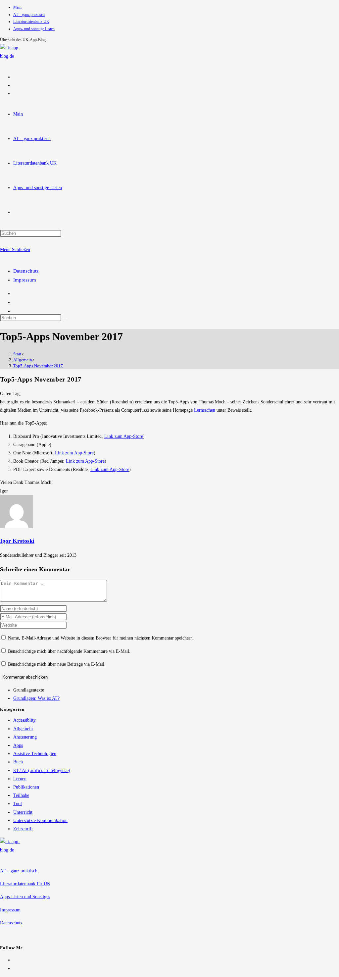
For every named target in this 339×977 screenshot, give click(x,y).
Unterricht (22, 812)
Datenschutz (26, 271)
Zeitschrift (23, 828)
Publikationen (26, 787)
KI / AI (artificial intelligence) (41, 770)
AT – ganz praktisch (29, 14)
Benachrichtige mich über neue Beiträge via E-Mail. (57, 664)
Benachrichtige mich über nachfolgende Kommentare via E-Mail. (69, 651)
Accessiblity (24, 720)
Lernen (19, 778)
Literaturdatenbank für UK (25, 883)
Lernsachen (204, 410)
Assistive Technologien (34, 753)
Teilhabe (21, 795)
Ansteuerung (25, 737)
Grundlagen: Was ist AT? (36, 698)
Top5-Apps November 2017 (38, 365)
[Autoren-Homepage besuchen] (16, 526)
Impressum (24, 280)
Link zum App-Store (123, 436)
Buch (18, 761)
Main (17, 7)
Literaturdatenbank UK (31, 21)
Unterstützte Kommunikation (40, 820)
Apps (18, 745)
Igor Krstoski (17, 541)
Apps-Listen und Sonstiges (25, 896)
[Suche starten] (65, 319)
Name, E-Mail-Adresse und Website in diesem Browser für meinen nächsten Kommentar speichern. (101, 638)
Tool (17, 803)
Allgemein (23, 728)
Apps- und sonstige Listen (34, 28)
